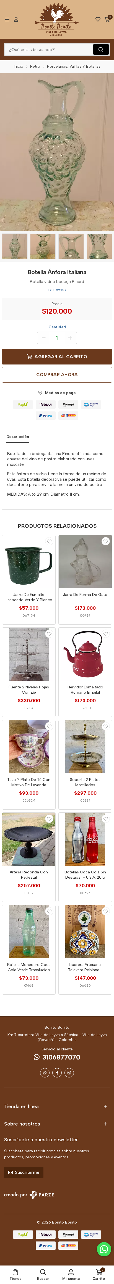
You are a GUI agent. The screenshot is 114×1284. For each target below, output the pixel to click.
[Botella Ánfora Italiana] (14, 246)
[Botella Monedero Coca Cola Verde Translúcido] (28, 931)
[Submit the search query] (101, 49)
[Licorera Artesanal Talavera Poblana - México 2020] (85, 931)
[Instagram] (69, 1072)
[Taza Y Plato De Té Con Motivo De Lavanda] (28, 746)
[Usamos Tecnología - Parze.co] (29, 1195)
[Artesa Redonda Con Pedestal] (28, 839)
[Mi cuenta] (16, 19)
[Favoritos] (97, 19)
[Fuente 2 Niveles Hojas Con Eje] (28, 654)
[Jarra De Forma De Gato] (85, 561)
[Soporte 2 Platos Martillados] (85, 746)
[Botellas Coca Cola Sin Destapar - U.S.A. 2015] (85, 839)
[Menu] (7, 19)
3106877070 (61, 1057)
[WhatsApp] (45, 1072)
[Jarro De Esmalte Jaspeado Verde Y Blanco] (28, 561)
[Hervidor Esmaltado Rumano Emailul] (85, 654)
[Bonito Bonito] (57, 19)
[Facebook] (57, 1072)
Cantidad (57, 327)
